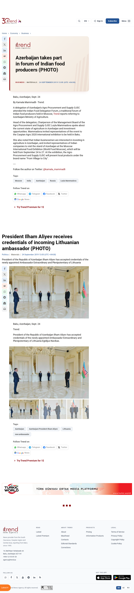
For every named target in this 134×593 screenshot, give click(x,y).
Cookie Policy (116, 544)
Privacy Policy (116, 536)
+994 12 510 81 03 (10, 557)
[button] (4, 38)
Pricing (89, 532)
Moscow (18, 181)
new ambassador (22, 434)
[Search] (79, 21)
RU (128, 588)
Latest (38, 532)
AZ (123, 588)
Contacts (65, 540)
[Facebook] (11, 577)
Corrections (66, 547)
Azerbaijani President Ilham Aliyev (43, 429)
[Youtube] (22, 577)
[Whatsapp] (5, 577)
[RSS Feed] (40, 577)
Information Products (95, 536)
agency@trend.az (9, 560)
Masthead (65, 536)
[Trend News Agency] (10, 530)
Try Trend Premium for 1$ (30, 207)
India (29, 181)
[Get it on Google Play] (122, 577)
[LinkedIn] (34, 577)
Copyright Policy (117, 540)
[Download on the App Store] (104, 577)
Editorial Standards (69, 544)
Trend (56, 113)
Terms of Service (117, 532)
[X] (17, 577)
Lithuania (67, 429)
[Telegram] (28, 577)
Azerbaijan (40, 181)
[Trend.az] (11, 21)
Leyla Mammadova (68, 181)
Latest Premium (42, 536)
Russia (53, 181)
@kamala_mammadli (54, 169)
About (63, 532)
